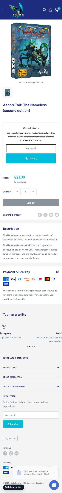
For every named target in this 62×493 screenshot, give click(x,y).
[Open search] (44, 9)
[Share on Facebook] (40, 214)
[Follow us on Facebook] (5, 453)
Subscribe (13, 424)
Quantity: (7, 191)
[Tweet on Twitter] (51, 214)
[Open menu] (4, 10)
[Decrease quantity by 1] (17, 191)
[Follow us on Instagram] (11, 453)
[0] (56, 10)
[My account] (50, 9)
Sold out (31, 202)
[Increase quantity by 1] (33, 191)
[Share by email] (57, 214)
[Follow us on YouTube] (16, 453)
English (8, 438)
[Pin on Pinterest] (45, 214)
